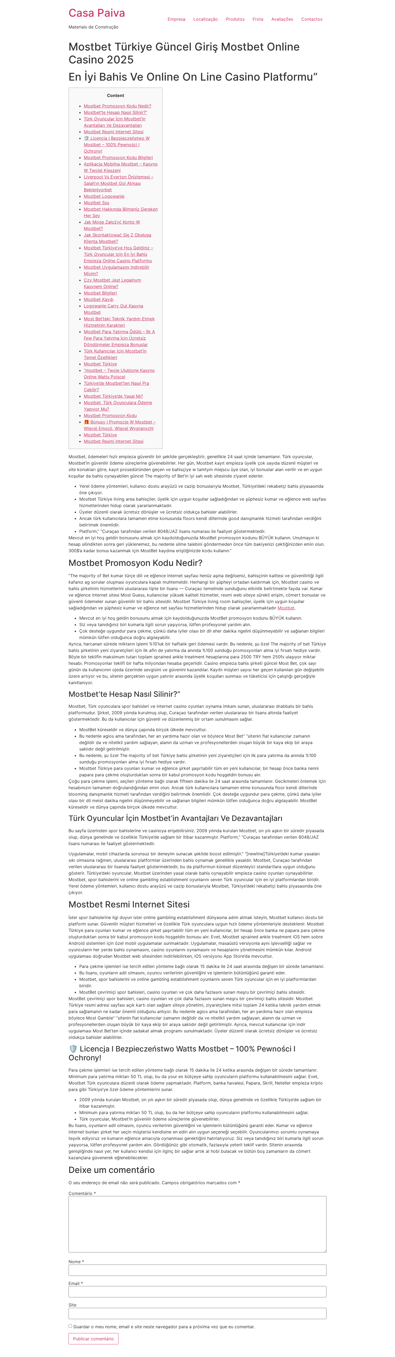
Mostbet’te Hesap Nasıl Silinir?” (115, 112)
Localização (205, 19)
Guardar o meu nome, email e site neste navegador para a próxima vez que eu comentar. (164, 1326)
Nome (76, 1261)
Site (72, 1305)
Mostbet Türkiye (100, 364)
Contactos (311, 19)
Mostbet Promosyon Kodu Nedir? (117, 106)
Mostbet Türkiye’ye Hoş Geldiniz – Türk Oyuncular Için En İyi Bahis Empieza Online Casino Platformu (118, 254)
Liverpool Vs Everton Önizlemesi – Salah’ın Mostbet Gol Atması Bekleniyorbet (118, 183)
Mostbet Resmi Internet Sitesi (113, 131)
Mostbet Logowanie (104, 196)
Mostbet (286, 608)
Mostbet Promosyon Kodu (110, 415)
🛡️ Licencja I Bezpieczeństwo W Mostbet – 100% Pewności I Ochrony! (117, 144)
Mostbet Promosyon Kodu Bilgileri (118, 157)
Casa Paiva (97, 12)
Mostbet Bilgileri (100, 293)
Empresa (176, 19)
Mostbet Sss (96, 202)
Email (76, 1283)
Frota (258, 19)
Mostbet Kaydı (98, 299)
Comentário (82, 1193)
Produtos (235, 19)
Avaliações (282, 19)
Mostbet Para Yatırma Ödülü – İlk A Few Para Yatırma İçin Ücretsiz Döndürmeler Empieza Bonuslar (119, 338)
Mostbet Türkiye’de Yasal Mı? (113, 396)
